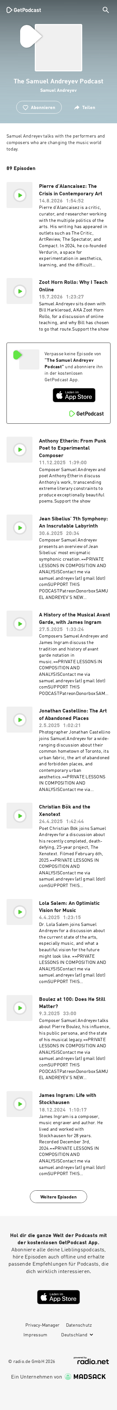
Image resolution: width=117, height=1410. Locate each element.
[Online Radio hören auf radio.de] (91, 1360)
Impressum (35, 1335)
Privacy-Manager (42, 1325)
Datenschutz (79, 1325)
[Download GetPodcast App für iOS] (74, 395)
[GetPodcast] (23, 9)
